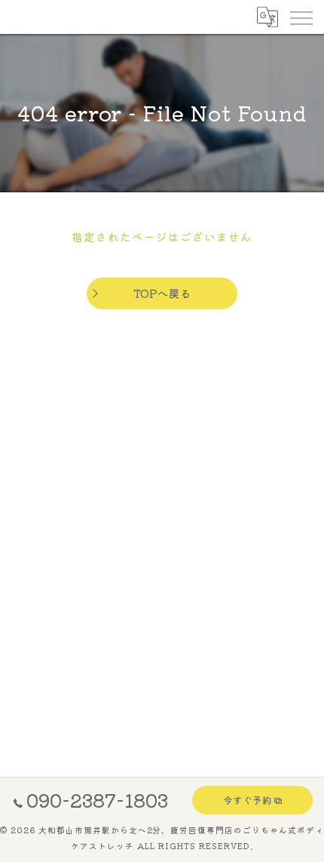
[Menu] (300, 16)
